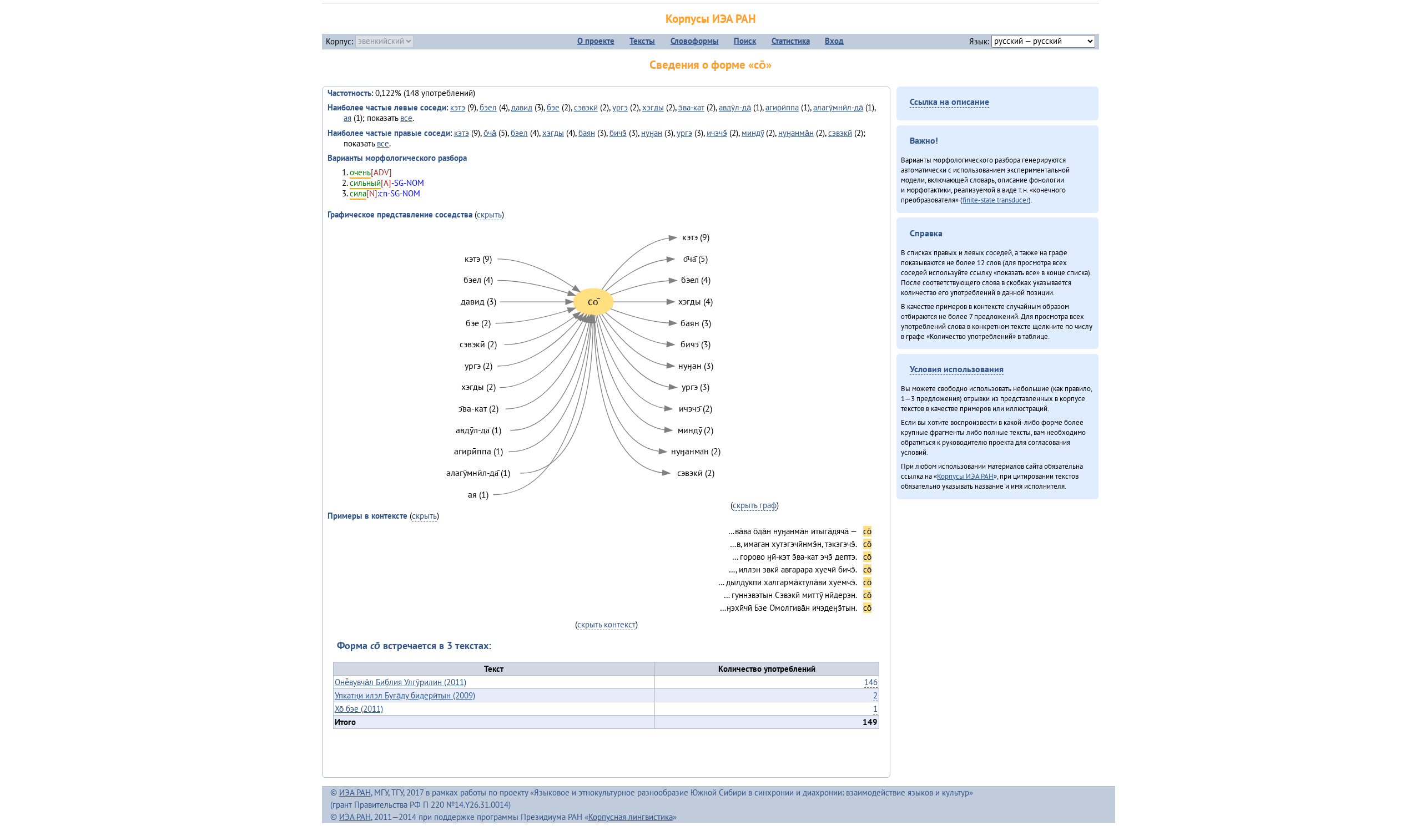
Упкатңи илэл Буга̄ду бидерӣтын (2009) (405, 695)
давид (521, 107)
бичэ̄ (618, 133)
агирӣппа (782, 107)
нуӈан (651, 133)
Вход (834, 41)
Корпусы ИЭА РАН (711, 18)
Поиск (745, 41)
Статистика (791, 41)
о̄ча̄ (489, 133)
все (406, 118)
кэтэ (457, 107)
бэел (488, 107)
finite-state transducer (996, 200)
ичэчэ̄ (717, 133)
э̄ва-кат (691, 107)
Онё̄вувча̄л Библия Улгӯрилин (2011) (400, 682)
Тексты (642, 41)
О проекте (595, 41)
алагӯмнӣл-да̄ (838, 107)
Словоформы (695, 41)
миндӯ (753, 133)
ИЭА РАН (355, 792)
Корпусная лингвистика (630, 817)
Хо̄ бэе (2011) (359, 708)
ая (347, 118)
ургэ (620, 107)
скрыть (489, 214)
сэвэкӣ (586, 107)
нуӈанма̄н (796, 133)
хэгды (653, 107)
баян (586, 133)
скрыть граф (755, 505)
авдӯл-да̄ (735, 107)
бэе (553, 107)
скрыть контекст (606, 624)
